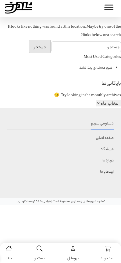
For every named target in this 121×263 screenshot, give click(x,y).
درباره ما (108, 161)
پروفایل (73, 258)
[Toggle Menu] (108, 7)
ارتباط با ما (107, 172)
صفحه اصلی (105, 138)
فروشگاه (107, 149)
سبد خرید (107, 258)
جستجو (39, 258)
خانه (9, 258)
